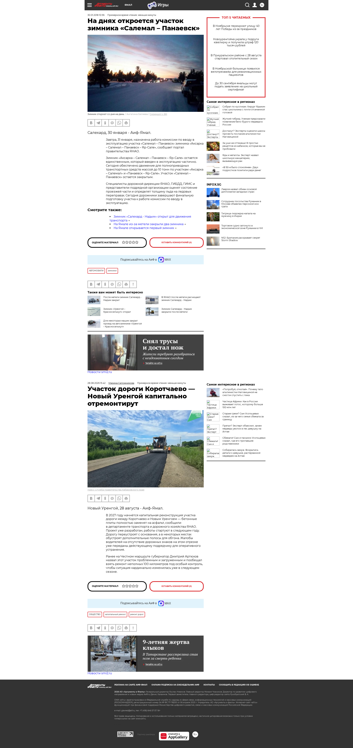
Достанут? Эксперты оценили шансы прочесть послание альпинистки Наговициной (243, 133)
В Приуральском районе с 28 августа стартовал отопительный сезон (236, 57)
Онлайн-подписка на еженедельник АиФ (175, 685)
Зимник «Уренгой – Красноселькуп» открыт (117, 310)
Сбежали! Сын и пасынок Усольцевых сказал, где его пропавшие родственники (243, 440)
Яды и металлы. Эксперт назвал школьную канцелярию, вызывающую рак (240, 158)
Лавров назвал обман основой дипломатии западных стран (239, 190)
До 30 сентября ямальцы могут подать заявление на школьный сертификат (236, 86)
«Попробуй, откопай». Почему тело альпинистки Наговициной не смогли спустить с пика (242, 392)
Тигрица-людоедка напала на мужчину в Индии (238, 214)
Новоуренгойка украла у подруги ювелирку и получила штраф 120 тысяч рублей (236, 42)
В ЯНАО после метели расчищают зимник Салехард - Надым (181, 298)
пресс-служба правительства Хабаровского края (116, 489)
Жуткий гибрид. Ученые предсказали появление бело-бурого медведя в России (243, 121)
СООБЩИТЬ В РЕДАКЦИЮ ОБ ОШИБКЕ (239, 685)
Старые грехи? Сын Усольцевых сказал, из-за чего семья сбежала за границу (243, 416)
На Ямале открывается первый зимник (144, 228)
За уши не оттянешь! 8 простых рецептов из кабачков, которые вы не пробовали (243, 146)
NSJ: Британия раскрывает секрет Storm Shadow (240, 239)
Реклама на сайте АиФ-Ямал (130, 685)
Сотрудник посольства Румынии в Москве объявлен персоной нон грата (241, 204)
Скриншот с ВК (158, 114)
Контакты (209, 685)
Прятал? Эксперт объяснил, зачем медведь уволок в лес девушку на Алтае (242, 428)
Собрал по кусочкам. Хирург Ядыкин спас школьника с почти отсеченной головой (243, 109)
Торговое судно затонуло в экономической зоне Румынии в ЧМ (242, 227)
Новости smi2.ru (100, 372)
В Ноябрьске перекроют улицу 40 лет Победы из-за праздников (236, 27)
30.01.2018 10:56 (96, 15)
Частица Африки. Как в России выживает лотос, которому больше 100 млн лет (242, 404)
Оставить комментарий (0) (176, 242)
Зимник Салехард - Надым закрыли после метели (176, 310)
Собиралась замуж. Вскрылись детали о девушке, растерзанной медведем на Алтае (241, 453)
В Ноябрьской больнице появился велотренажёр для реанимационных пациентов (236, 72)
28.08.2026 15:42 (97, 383)
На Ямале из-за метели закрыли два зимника (148, 224)
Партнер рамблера (146, 734)
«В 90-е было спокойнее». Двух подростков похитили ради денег (241, 169)
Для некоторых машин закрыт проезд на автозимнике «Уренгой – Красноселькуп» (122, 323)
